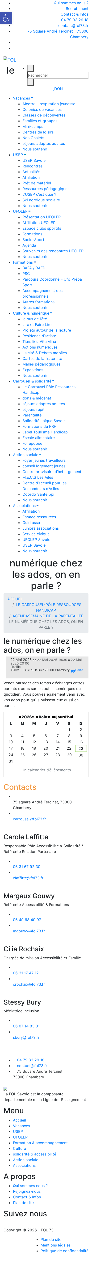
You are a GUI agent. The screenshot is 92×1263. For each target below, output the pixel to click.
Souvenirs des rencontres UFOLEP (53, 251)
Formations (32, 234)
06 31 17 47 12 (26, 973)
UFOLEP (20, 211)
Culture (19, 1148)
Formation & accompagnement (40, 1142)
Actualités (31, 171)
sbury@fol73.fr (26, 1037)
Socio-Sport (33, 239)
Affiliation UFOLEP (38, 222)
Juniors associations (40, 528)
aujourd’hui (62, 717)
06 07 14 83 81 (26, 1026)
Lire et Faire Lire (36, 324)
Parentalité (32, 415)
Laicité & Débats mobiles (44, 352)
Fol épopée (32, 443)
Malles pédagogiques (41, 364)
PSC (26, 273)
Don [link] (58, 88)
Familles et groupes (39, 120)
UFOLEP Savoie (36, 539)
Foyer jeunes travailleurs (44, 460)
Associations (24, 505)
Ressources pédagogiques (45, 188)
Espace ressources (39, 517)
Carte (79, 670)
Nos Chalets (33, 137)
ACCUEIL (15, 599)
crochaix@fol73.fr (29, 984)
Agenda (29, 245)
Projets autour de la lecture (46, 330)
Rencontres (32, 166)
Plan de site (23, 1202)
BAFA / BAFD (34, 268)
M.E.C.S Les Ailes (37, 477)
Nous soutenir (34, 149)
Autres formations (38, 301)
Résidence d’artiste (39, 335)
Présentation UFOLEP (41, 217)
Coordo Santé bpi (38, 494)
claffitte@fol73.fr (28, 878)
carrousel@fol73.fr (29, 819)
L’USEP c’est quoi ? (39, 194)
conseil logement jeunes (43, 466)
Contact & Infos (74, 14)
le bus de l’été (34, 318)
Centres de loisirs (38, 132)
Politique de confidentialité (64, 1250)
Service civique (36, 534)
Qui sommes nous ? (71, 2)
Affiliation (31, 177)
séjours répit (33, 409)
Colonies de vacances (42, 109)
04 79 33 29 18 (74, 19)
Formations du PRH (39, 426)
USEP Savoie (34, 160)
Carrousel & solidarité (32, 381)
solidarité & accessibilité (34, 1154)
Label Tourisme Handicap (45, 432)
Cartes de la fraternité (42, 358)
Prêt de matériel (36, 183)
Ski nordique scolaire (41, 200)
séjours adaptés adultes (43, 143)
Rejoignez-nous (27, 1191)
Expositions (32, 369)
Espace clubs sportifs (41, 228)
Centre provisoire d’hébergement (51, 471)
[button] (6, 18)
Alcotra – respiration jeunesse (48, 103)
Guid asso (31, 522)
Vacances (21, 98)
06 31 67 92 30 (26, 866)
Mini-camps (32, 126)
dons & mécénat (36, 398)
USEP (18, 154)
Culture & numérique (31, 313)
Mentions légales (56, 1245)
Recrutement (77, 8)
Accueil (19, 1120)
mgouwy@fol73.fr (29, 931)
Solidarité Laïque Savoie (44, 420)
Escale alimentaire (38, 437)
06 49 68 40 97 (27, 919)
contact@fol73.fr (72, 25)
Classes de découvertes (43, 115)
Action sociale (25, 454)
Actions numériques (40, 347)
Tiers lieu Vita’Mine (39, 341)
